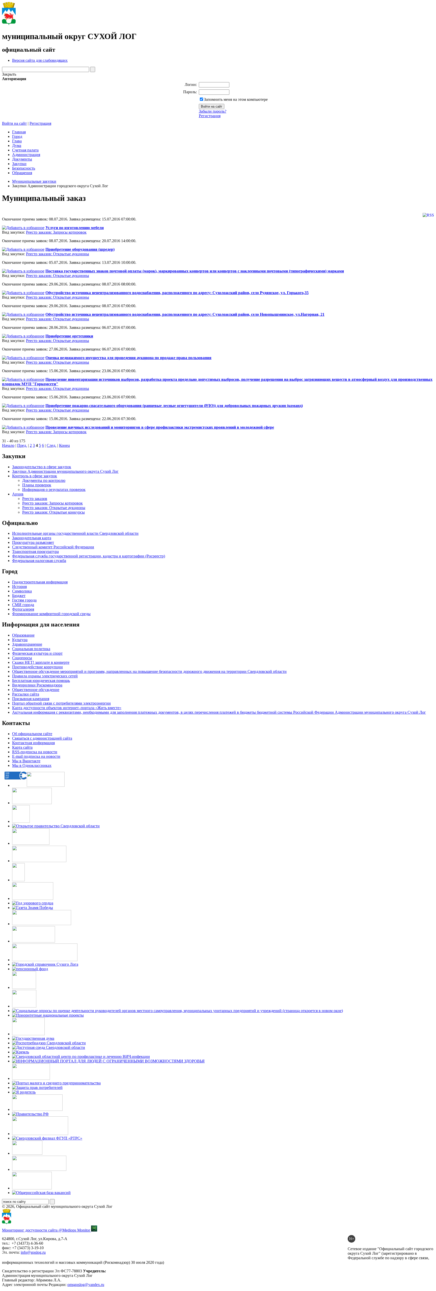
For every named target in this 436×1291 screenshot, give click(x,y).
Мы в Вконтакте (26, 761)
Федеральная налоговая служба (39, 560)
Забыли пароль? (212, 111)
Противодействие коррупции (37, 667)
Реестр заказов (34, 498)
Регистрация (210, 116)
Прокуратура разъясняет (33, 542)
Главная (19, 132)
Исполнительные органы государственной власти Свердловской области (75, 533)
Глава (17, 141)
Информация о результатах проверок (54, 489)
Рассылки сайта (25, 694)
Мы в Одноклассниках (31, 765)
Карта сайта (22, 747)
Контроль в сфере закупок (34, 476)
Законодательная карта (31, 538)
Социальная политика (31, 649)
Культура (20, 640)
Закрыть (9, 74)
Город (17, 136)
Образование (23, 635)
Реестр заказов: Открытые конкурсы (53, 512)
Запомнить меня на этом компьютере (236, 99)
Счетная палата (25, 150)
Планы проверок (36, 485)
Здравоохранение (27, 644)
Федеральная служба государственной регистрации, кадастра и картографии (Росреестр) (88, 556)
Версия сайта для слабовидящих (40, 60)
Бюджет (18, 595)
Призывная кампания (30, 699)
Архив (17, 494)
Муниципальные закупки (34, 181)
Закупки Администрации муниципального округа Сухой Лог (65, 471)
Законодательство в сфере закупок (41, 467)
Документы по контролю (43, 480)
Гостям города (24, 600)
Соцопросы (22, 658)
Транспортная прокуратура (35, 551)
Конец (64, 445)
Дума (16, 145)
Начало (8, 445)
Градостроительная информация (40, 582)
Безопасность (23, 168)
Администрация (26, 154)
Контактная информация (33, 743)
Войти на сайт (14, 123)
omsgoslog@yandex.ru (85, 1284)
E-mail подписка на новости (36, 756)
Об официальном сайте (32, 734)
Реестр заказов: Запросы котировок (56, 232)
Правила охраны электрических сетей (45, 676)
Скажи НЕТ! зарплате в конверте (40, 662)
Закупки (19, 164)
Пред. (22, 445)
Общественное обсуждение (35, 689)
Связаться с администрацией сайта (42, 738)
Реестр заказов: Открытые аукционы (57, 254)
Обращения (22, 173)
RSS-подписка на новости (34, 752)
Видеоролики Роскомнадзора (37, 685)
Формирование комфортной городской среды (51, 614)
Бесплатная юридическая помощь (41, 680)
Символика (22, 591)
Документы (22, 159)
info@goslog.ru (33, 1252)
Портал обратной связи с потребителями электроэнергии (61, 703)
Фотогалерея (23, 609)
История (19, 586)
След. (51, 445)
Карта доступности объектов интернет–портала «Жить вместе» (66, 708)
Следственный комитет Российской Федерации (53, 547)
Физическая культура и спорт (37, 653)
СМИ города (23, 605)
